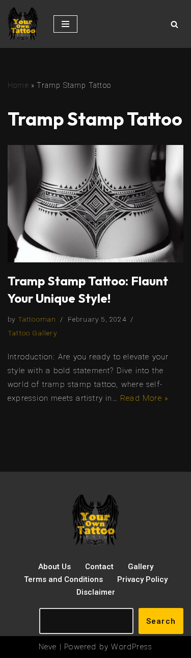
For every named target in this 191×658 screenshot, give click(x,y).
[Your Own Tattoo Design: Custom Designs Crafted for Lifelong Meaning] (23, 24)
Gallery (140, 566)
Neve (48, 646)
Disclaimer (95, 592)
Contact (99, 566)
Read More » (144, 398)
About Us (54, 566)
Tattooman (37, 319)
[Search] (174, 24)
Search (161, 621)
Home (18, 85)
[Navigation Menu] (65, 24)
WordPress (131, 646)
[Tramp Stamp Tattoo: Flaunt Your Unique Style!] (95, 203)
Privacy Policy (142, 579)
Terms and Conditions (63, 579)
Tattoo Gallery (32, 333)
